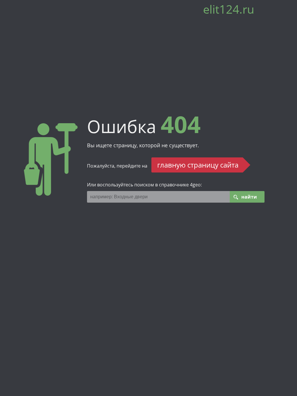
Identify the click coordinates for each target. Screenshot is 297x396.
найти (249, 197)
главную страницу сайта (197, 165)
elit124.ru (228, 11)
